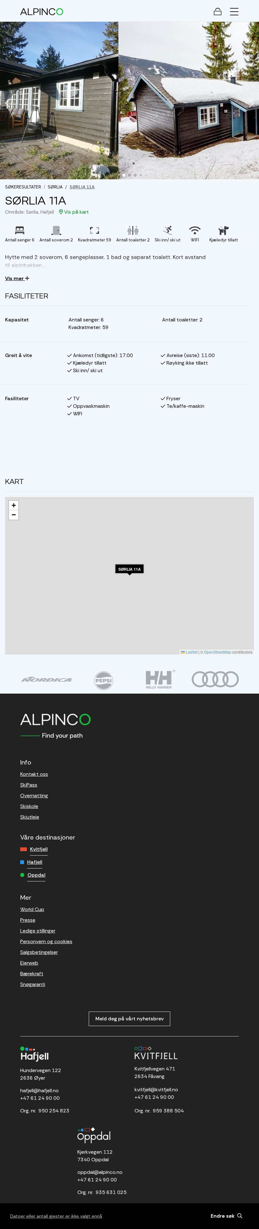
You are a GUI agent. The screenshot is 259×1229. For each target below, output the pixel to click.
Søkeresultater (23, 187)
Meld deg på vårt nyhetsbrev (129, 1018)
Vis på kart (76, 212)
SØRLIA (55, 187)
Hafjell (34, 862)
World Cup (32, 909)
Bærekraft (31, 973)
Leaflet (191, 652)
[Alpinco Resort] (41, 11)
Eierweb (29, 963)
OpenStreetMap (217, 652)
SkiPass (28, 785)
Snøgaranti (32, 984)
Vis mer (15, 278)
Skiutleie (29, 817)
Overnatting (34, 795)
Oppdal (36, 875)
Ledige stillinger (37, 930)
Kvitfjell (39, 849)
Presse (27, 920)
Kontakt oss (34, 774)
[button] (7, 103)
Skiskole (29, 806)
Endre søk (223, 1216)
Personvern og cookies (46, 941)
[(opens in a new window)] (46, 679)
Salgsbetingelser (39, 952)
